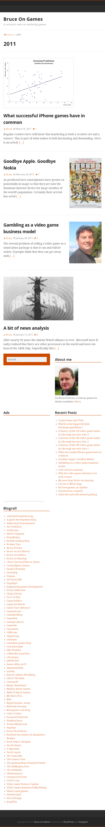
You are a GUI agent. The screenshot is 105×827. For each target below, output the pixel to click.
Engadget (12, 583)
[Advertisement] (23, 460)
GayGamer (13, 629)
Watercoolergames (17, 791)
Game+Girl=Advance (18, 607)
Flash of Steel (14, 593)
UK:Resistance (15, 773)
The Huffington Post (18, 766)
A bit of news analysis (26, 328)
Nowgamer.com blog (18, 710)
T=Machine (13, 748)
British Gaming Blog (18, 540)
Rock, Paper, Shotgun (18, 741)
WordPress (68, 821)
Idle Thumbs (14, 650)
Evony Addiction (16, 590)
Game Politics (14, 600)
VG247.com (13, 780)
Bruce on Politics (16, 554)
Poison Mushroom (17, 724)
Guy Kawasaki (15, 646)
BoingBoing (13, 537)
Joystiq (10, 671)
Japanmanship (15, 667)
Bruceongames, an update (73, 487)
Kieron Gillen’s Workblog (21, 674)
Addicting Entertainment (21, 523)
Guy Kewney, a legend (70, 490)
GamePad (12, 618)
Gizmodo (12, 639)
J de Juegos (13, 657)
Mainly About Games (18, 688)
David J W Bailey (16, 569)
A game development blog (21, 519)
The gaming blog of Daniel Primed (26, 762)
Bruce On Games (23, 19)
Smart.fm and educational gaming (77, 494)
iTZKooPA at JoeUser (18, 653)
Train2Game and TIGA (71, 420)
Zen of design (14, 798)
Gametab (12, 625)
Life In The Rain (15, 678)
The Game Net (14, 755)
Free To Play (14, 597)
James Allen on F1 (17, 664)
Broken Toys (14, 544)
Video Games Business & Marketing (26, 787)
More (78, 401)
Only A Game (14, 713)
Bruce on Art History (18, 551)
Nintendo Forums (16, 706)
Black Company (15, 533)
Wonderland (14, 794)
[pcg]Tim (12, 801)
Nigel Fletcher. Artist (18, 703)
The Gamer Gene (16, 759)
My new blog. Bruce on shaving (76, 480)
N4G (9, 699)
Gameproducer (15, 622)
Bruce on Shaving (17, 558)
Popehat (11, 727)
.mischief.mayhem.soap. (20, 516)
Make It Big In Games (18, 692)
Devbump (12, 572)
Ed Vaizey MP (14, 579)
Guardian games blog (19, 643)
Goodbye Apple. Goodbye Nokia (76, 459)
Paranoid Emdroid (17, 717)
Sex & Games (14, 745)
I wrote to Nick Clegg (70, 483)
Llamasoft (12, 681)
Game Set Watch (16, 604)
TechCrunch (14, 752)
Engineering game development (25, 586)
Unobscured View (17, 777)
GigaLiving (13, 636)
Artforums (13, 530)
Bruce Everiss (14, 547)
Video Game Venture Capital (23, 784)
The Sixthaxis (14, 769)
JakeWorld (13, 660)
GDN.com (12, 632)
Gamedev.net (14, 611)
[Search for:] (27, 359)
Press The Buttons (17, 731)
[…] (21, 142)
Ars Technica (14, 526)
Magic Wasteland (16, 685)
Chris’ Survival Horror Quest (23, 562)
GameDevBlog (14, 614)
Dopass (11, 576)
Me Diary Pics (14, 695)
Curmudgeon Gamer (18, 565)
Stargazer (83, 821)
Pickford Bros (14, 720)
